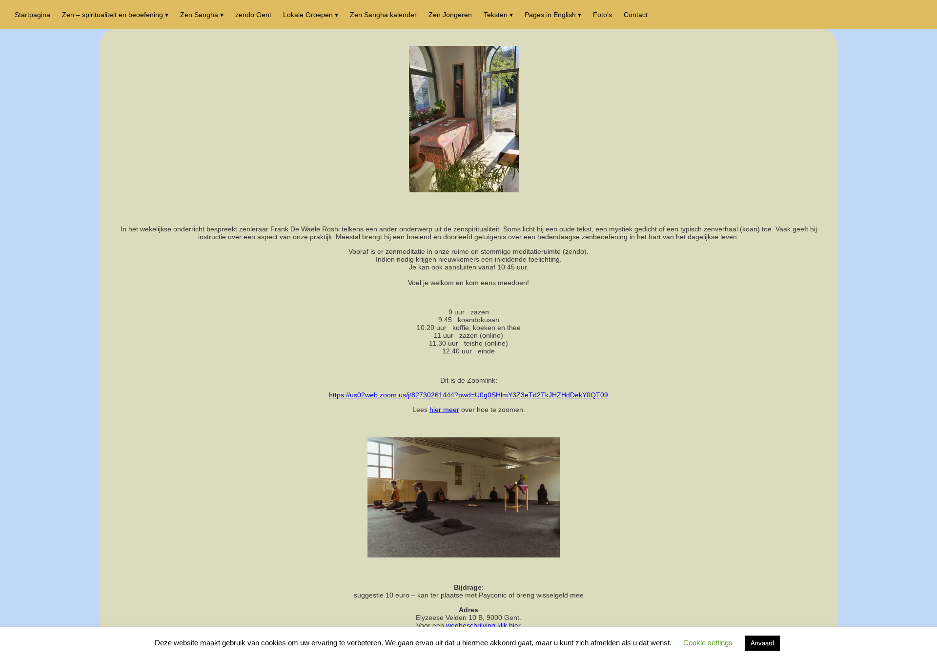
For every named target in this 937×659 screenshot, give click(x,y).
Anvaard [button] (762, 643)
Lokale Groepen (308, 15)
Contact (636, 15)
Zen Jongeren (450, 15)
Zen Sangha (199, 15)
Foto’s (602, 15)
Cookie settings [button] (708, 642)
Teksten (496, 15)
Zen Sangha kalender (383, 15)
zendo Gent (253, 15)
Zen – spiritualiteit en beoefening (112, 15)
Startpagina (32, 15)
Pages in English (550, 15)
